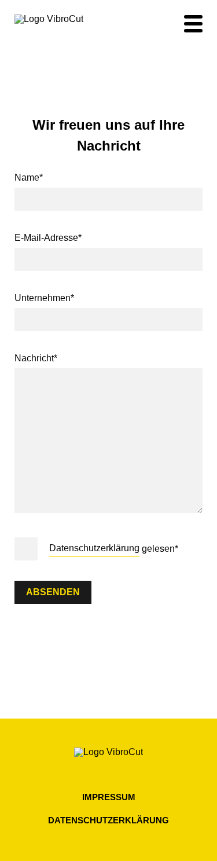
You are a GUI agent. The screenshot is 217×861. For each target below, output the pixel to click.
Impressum (108, 797)
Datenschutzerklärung (94, 548)
